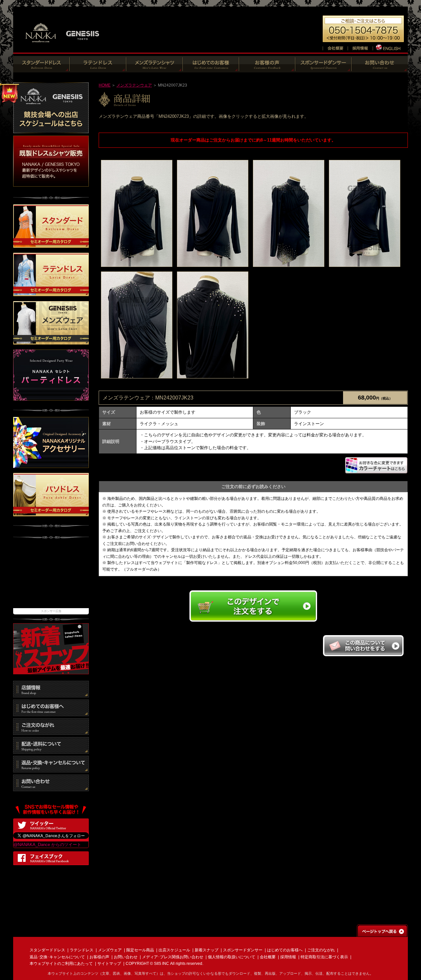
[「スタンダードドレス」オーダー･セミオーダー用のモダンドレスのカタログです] (51, 244)
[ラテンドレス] (98, 68)
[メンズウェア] (154, 68)
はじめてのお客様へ (285, 950)
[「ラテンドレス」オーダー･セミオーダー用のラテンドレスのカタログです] (51, 293)
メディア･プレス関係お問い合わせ (172, 957)
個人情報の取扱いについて (231, 957)
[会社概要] (335, 47)
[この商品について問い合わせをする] (363, 654)
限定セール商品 (140, 950)
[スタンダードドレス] (41, 68)
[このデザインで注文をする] (253, 621)
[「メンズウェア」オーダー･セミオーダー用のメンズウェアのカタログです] (51, 341)
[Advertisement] (51, 577)
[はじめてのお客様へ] (211, 68)
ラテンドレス (81, 950)
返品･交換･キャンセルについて (57, 957)
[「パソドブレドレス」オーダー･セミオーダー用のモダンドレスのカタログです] (51, 512)
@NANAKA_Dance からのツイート (47, 844)
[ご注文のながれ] (51, 731)
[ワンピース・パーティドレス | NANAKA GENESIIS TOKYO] (51, 397)
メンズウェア (110, 950)
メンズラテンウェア (134, 85)
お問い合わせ (125, 957)
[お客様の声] (267, 68)
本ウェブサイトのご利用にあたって (61, 963)
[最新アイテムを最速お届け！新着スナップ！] (51, 670)
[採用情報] (360, 47)
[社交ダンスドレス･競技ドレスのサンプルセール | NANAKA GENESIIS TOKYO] (51, 183)
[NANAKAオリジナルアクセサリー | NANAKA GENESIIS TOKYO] (51, 464)
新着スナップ (206, 950)
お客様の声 (99, 957)
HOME (105, 85)
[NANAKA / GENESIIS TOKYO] (62, 45)
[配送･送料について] (51, 750)
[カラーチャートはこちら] (376, 470)
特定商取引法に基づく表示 (324, 957)
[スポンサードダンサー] (323, 68)
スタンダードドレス (47, 950)
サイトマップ (109, 963)
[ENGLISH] (389, 47)
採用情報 (288, 957)
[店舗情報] (51, 693)
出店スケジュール (174, 950)
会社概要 (268, 957)
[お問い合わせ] (380, 68)
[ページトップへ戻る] (382, 933)
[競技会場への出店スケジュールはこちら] (51, 129)
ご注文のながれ (321, 950)
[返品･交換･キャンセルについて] (51, 768)
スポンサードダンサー (242, 950)
